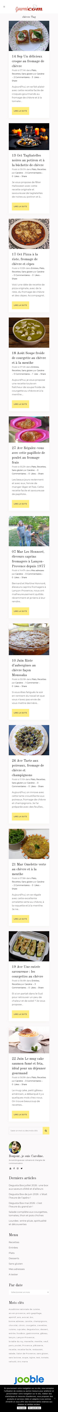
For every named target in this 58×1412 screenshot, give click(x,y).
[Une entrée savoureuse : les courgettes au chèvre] (29, 946)
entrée (12, 1333)
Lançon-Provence (25, 1337)
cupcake (21, 1329)
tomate (45, 1357)
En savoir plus (34, 1408)
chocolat (13, 1325)
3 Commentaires (33, 1081)
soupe (25, 1357)
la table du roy (16, 1341)
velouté (12, 1361)
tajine (32, 1357)
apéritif (12, 1317)
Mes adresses (37, 570)
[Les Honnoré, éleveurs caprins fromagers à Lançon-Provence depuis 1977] (29, 531)
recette (12, 1349)
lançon (12, 1337)
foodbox (21, 1333)
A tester (13, 1274)
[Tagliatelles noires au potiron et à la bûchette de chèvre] (29, 136)
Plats (33, 70)
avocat (25, 1317)
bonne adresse (16, 1321)
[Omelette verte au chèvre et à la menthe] (29, 844)
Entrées (34, 268)
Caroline (40, 74)
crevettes (42, 1325)
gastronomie (32, 1333)
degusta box (33, 1329)
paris (11, 1345)
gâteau (43, 1333)
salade (12, 1353)
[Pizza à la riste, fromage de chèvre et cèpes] (29, 234)
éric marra (23, 1361)
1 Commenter (31, 683)
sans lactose (15, 1357)
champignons (40, 1321)
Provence (27, 1345)
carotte (28, 1321)
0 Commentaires (33, 173)
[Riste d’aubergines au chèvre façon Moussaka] (29, 639)
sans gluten (42, 1353)
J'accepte (21, 1408)
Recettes (16, 74)
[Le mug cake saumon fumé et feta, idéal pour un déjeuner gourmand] (29, 1039)
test (38, 1357)
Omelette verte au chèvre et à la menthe (29, 869)
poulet (18, 1345)
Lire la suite (20, 111)
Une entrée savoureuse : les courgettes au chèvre (27, 971)
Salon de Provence (26, 1353)
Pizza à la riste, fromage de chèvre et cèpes (25, 259)
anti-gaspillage (34, 1313)
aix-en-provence (17, 1313)
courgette (31, 1325)
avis (19, 1317)
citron (22, 1325)
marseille (28, 1341)
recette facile (24, 1349)
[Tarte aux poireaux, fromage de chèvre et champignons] (29, 740)
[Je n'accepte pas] (54, 1398)
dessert (44, 1329)
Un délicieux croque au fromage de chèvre (28, 61)
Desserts (14, 1258)
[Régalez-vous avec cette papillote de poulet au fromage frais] (29, 429)
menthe (38, 1341)
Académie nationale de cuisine (24, 1309)
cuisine (12, 1329)
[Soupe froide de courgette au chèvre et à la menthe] (29, 333)
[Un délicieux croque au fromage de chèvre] (29, 36)
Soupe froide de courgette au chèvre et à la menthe (29, 358)
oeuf (45, 1341)
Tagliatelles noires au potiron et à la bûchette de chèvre (28, 160)
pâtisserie (38, 1345)
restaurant (37, 1349)
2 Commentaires (22, 77)
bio (31, 1317)
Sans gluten (27, 74)
